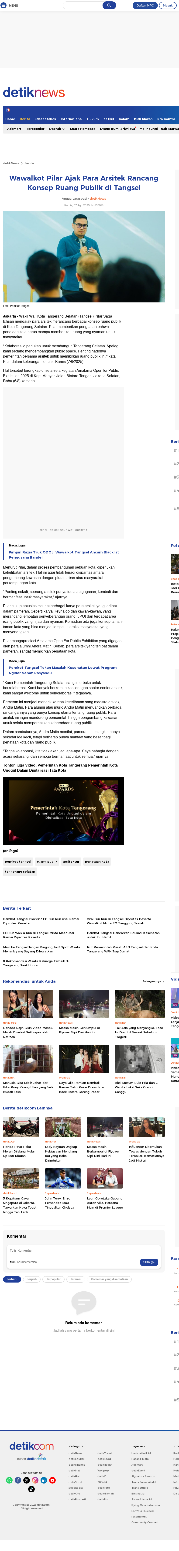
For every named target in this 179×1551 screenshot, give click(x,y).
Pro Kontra (166, 119)
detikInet (74, 1470)
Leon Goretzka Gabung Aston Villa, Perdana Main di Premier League (105, 1202)
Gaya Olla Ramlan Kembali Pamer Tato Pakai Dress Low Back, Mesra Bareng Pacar (81, 1087)
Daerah (55, 129)
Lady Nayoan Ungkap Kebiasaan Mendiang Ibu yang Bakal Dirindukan (61, 1153)
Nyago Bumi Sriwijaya (117, 129)
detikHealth (104, 1464)
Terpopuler (35, 129)
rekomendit (139, 1516)
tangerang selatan (20, 871)
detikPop (103, 1499)
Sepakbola (76, 1487)
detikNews (11, 163)
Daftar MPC (145, 5)
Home (10, 119)
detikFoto (103, 1487)
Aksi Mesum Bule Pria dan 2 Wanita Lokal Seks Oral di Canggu (136, 1087)
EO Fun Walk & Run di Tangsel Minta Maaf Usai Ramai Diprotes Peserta (38, 935)
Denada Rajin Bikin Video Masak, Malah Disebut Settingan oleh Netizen (28, 1032)
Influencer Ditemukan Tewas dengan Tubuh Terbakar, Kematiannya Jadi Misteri (146, 1153)
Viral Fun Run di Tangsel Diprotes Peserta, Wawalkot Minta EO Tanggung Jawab (119, 921)
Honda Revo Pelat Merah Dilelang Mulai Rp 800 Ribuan (18, 1151)
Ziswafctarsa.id (141, 1499)
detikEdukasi (77, 1459)
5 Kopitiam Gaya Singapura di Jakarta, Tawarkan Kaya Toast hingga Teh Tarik (20, 1205)
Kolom (124, 119)
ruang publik (47, 861)
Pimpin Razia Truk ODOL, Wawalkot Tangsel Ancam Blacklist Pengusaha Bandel (64, 554)
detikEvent (138, 1470)
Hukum (93, 119)
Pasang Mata (140, 1459)
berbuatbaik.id (141, 1453)
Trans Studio (139, 1487)
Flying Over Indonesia (145, 1505)
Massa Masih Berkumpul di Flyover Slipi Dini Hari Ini (79, 1030)
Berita (25, 119)
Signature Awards (143, 1476)
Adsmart (14, 129)
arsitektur (71, 861)
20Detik (102, 1482)
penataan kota (97, 861)
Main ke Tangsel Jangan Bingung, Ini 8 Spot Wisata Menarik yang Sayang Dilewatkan (41, 949)
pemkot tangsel (18, 861)
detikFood (104, 1459)
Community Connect (144, 1522)
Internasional (72, 119)
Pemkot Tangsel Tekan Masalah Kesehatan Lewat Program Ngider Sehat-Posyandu (63, 670)
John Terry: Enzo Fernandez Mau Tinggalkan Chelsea (59, 1202)
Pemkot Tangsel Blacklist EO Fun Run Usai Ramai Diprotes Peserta (41, 921)
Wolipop (103, 1470)
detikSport (75, 1482)
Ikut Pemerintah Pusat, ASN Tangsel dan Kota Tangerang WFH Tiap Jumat (122, 949)
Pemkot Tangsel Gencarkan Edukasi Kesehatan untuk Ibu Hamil (123, 935)
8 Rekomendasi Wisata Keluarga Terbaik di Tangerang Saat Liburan (36, 963)
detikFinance (77, 1464)
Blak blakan (143, 119)
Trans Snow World (143, 1482)
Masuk (168, 5)
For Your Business (143, 1511)
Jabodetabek (45, 119)
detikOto (74, 1493)
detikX (108, 119)
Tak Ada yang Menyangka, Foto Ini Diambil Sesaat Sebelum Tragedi (139, 1032)
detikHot (74, 1476)
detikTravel (104, 1453)
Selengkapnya (152, 981)
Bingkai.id (138, 1493)
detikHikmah (105, 1493)
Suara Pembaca (82, 129)
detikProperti (77, 1499)
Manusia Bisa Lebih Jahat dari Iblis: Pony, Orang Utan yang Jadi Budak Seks (28, 1087)
